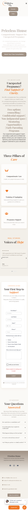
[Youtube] (18, 465)
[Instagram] (14, 465)
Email (14, 323)
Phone (14, 329)
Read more (5, 257)
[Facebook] (10, 465)
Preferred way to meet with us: (13, 336)
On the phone (11, 346)
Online (9, 340)
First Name (14, 310)
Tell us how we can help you (13, 350)
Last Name (13, 316)
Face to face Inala (12, 342)
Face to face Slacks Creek (14, 344)
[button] (26, 3)
